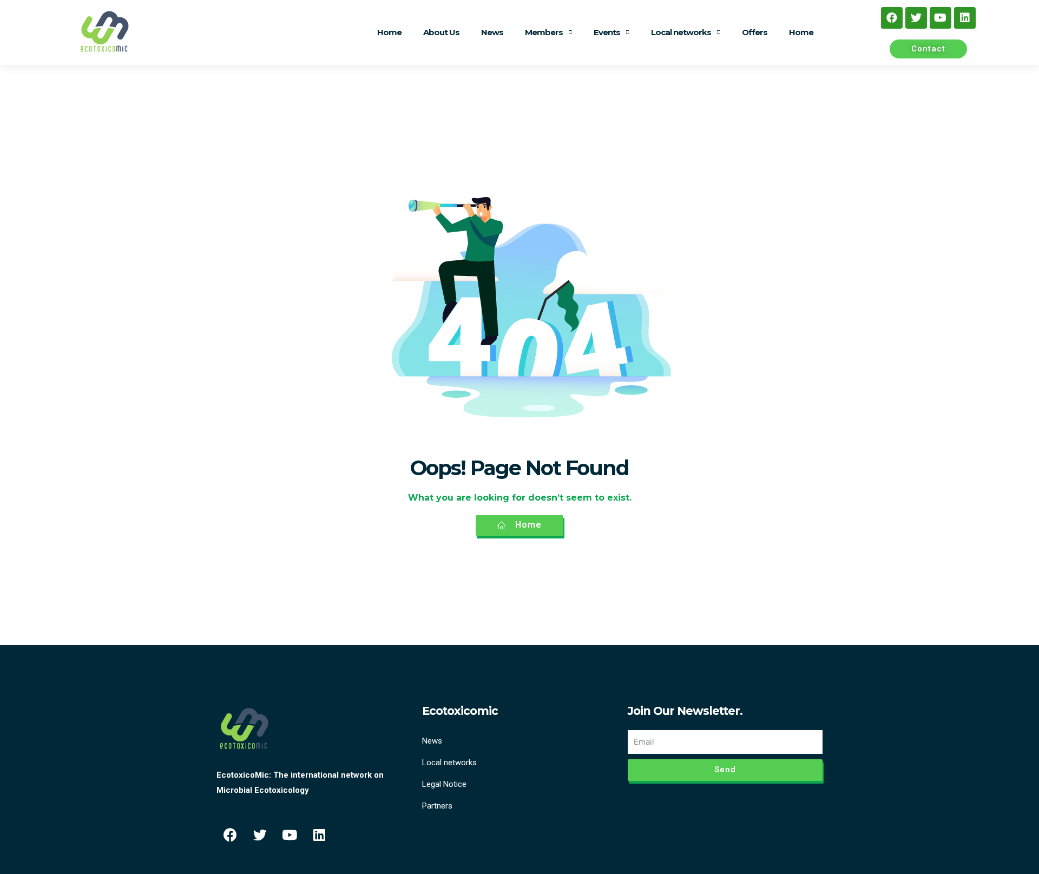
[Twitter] (916, 18)
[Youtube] (940, 18)
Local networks (681, 32)
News (492, 32)
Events (607, 32)
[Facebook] (892, 18)
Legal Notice (444, 784)
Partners (437, 806)
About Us (441, 32)
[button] (928, 49)
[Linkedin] (965, 18)
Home (389, 32)
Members (544, 32)
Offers (754, 32)
